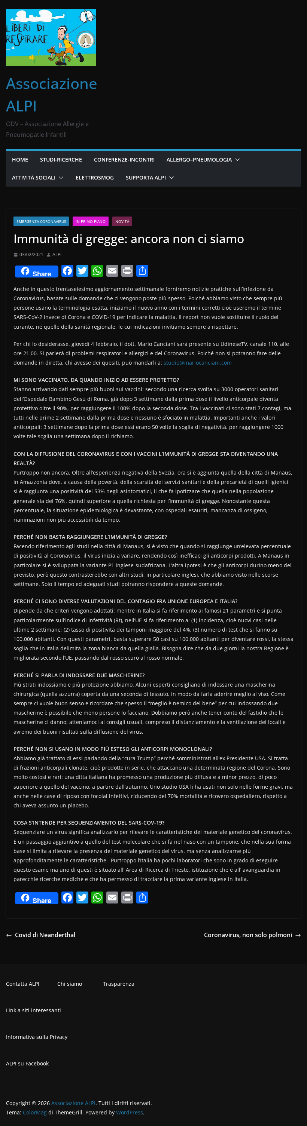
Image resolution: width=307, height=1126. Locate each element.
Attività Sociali (33, 177)
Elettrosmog (95, 177)
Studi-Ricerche (61, 159)
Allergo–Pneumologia (199, 159)
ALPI (56, 254)
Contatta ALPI (22, 983)
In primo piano (91, 221)
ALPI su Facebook (27, 1063)
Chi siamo (69, 983)
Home (20, 159)
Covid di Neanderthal (45, 935)
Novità (122, 221)
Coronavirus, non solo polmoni (248, 935)
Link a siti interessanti (33, 1010)
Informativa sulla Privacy (36, 1036)
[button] (236, 159)
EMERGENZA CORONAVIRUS (41, 221)
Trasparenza (118, 983)
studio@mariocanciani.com (198, 362)
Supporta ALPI (146, 177)
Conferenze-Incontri (124, 159)
